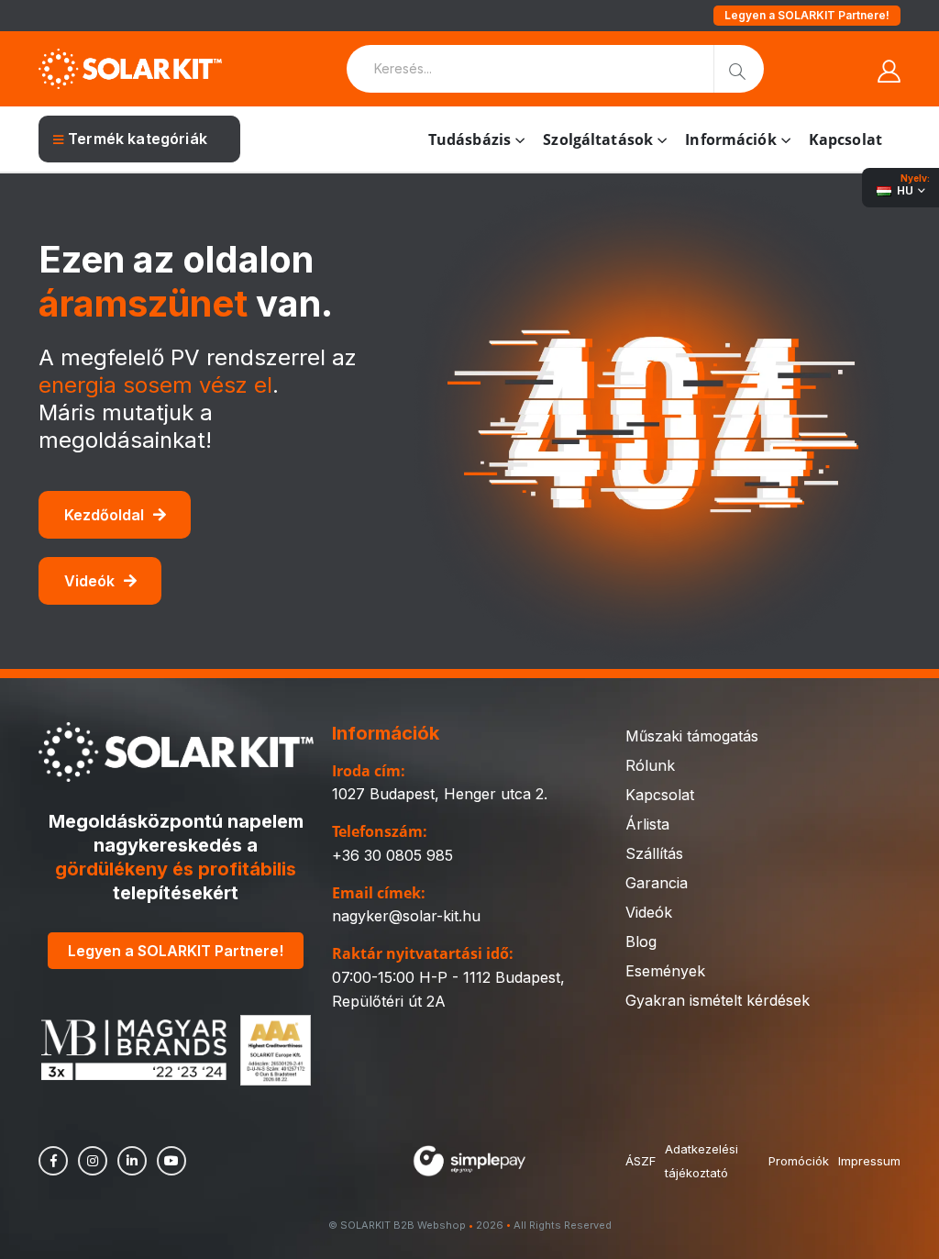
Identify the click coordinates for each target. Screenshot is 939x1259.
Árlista (647, 824)
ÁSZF (640, 1160)
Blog (641, 941)
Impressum (869, 1160)
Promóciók (798, 1160)
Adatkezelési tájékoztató (701, 1161)
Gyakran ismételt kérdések (717, 1000)
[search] (738, 69)
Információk (730, 139)
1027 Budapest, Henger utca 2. (439, 794)
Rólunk (650, 765)
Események (665, 971)
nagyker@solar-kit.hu (406, 916)
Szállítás (654, 853)
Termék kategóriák (137, 138)
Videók (89, 581)
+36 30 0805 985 (392, 855)
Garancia (656, 883)
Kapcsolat (845, 139)
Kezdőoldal (104, 515)
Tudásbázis (469, 139)
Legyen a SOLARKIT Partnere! (806, 15)
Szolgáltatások (598, 139)
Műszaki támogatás (691, 736)
